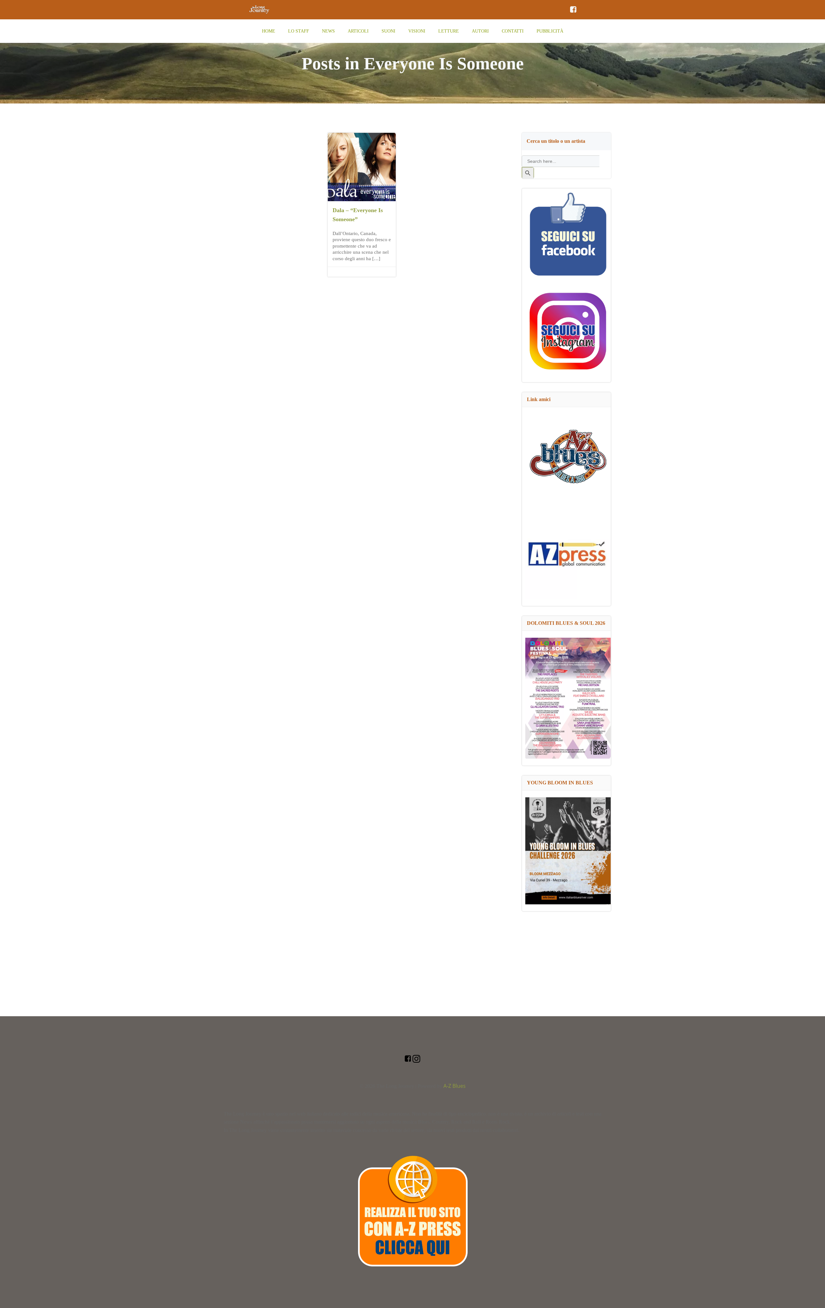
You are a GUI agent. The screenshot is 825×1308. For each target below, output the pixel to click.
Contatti (513, 31)
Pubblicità (550, 31)
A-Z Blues (454, 1085)
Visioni (416, 31)
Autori (480, 31)
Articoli (358, 31)
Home (268, 31)
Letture (448, 31)
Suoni (388, 31)
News (328, 31)
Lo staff (298, 31)
